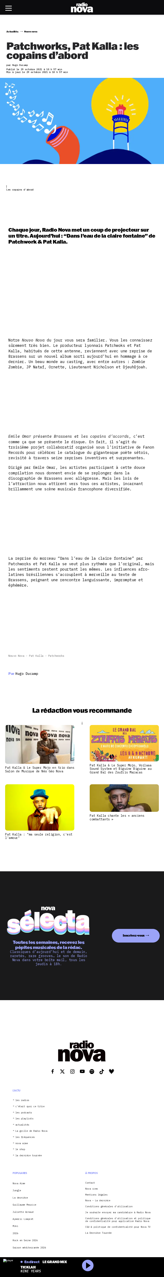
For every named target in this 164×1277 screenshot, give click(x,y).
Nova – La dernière (97, 1200)
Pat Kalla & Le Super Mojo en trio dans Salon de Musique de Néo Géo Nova (39, 769)
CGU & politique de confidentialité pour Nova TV (118, 1227)
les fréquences (25, 1137)
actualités (22, 1124)
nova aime (21, 1143)
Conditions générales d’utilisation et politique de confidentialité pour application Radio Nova (118, 1220)
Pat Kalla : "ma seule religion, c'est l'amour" (38, 836)
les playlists (24, 1118)
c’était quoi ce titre (30, 1106)
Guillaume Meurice (24, 1204)
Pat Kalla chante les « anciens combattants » (117, 817)
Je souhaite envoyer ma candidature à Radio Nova (118, 1212)
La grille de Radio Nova (31, 1131)
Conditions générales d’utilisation (108, 1206)
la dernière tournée (28, 1155)
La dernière (20, 1197)
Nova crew (91, 1188)
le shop (20, 1149)
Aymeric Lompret (23, 1218)
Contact (90, 1182)
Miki (15, 1226)
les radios (22, 1100)
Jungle (17, 1190)
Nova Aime (19, 1183)
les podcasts (23, 1112)
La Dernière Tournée (98, 1233)
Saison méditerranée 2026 (29, 1247)
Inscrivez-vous (134, 935)
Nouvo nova (16, 656)
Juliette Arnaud (23, 1211)
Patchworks (56, 656)
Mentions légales (96, 1194)
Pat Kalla (36, 656)
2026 (15, 1233)
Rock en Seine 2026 (25, 1240)
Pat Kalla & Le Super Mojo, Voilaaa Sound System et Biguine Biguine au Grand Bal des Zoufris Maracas (120, 768)
